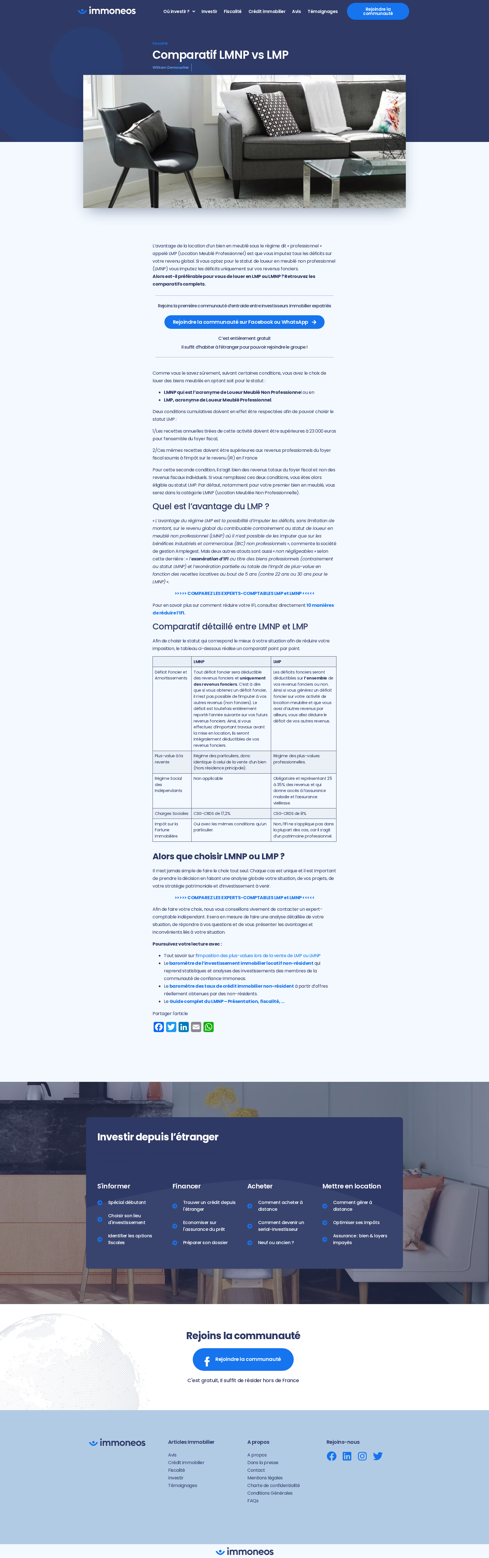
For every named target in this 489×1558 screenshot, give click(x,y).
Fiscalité (160, 43)
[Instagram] (362, 1456)
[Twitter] (378, 1456)
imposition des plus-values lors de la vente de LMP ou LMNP (259, 955)
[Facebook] (331, 1456)
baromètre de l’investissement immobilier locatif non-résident (241, 963)
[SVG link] (107, 10)
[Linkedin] (347, 1456)
